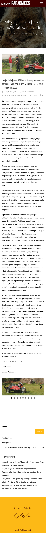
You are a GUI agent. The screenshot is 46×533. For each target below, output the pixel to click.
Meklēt (4, 426)
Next (40, 386)
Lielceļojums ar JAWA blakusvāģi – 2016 (17, 95)
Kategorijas (6, 443)
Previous (6, 386)
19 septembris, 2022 (10, 92)
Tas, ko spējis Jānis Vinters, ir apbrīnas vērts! (19, 469)
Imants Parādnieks (28, 92)
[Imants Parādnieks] (15, 3)
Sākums (6, 34)
